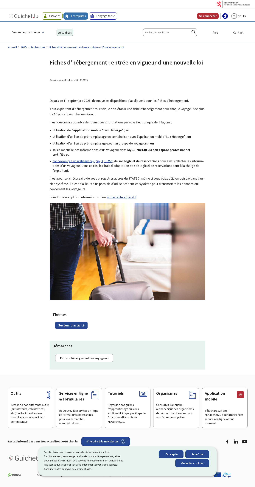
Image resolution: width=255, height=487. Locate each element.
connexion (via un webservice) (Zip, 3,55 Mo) (82, 161)
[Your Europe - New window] (222, 475)
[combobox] (170, 32)
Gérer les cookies (192, 463)
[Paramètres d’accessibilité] (225, 16)
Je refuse (197, 454)
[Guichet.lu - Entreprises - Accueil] (24, 16)
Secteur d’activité (71, 325)
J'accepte (171, 454)
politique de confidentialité (76, 469)
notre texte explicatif (121, 197)
